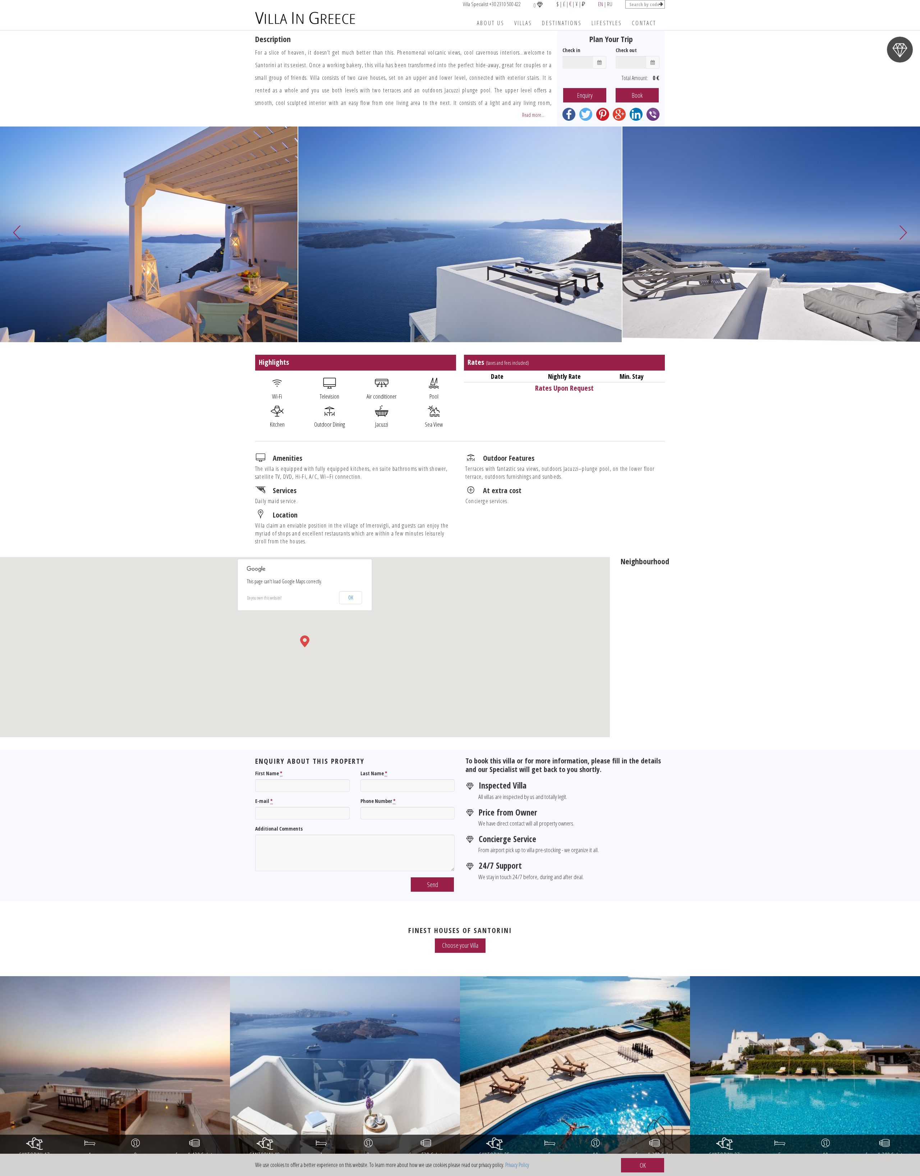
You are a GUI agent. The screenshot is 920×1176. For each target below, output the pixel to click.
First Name (268, 773)
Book (637, 95)
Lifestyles (607, 23)
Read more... (533, 114)
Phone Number (378, 801)
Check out (626, 50)
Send (432, 884)
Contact (644, 23)
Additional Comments (279, 828)
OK (350, 597)
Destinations (562, 23)
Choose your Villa (460, 945)
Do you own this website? (264, 598)
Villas (523, 23)
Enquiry (585, 95)
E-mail (264, 801)
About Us (491, 23)
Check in (571, 50)
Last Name (373, 773)
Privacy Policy (517, 1165)
